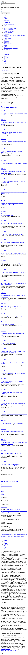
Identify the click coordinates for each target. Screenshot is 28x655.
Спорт (5, 39)
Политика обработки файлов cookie (14, 536)
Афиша (6, 18)
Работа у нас (7, 15)
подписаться (4, 507)
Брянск (5, 56)
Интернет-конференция (10, 28)
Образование (7, 38)
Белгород (6, 54)
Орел (5, 61)
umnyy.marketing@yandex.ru (8, 650)
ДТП (5, 25)
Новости (6, 17)
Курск (5, 59)
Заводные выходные (9, 24)
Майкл (2, 491)
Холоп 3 (3, 493)
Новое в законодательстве (11, 48)
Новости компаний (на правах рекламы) (14, 35)
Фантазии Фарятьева (6, 485)
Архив (5, 46)
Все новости (7, 22)
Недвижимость (8, 43)
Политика (6, 42)
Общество (6, 27)
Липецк (6, 60)
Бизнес (5, 45)
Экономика (7, 49)
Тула (5, 63)
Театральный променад (7, 488)
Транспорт (6, 41)
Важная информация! (9, 31)
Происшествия (8, 32)
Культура (6, 36)
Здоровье (6, 34)
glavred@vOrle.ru (5, 649)
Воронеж (6, 57)
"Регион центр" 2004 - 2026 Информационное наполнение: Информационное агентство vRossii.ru (14, 511)
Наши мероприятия (9, 29)
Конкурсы (6, 20)
